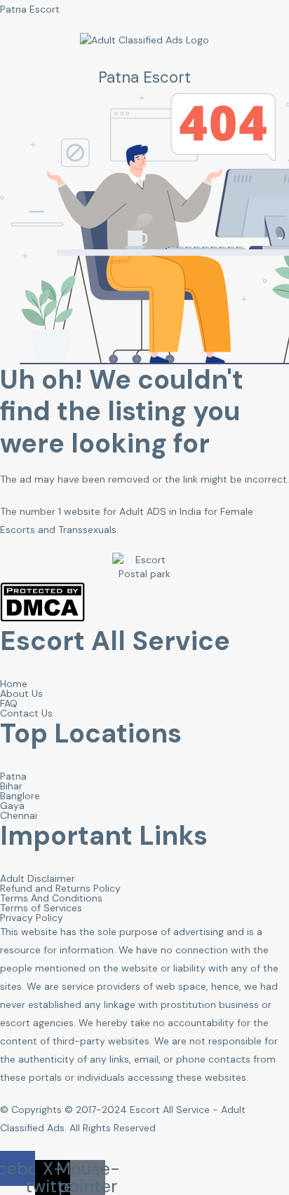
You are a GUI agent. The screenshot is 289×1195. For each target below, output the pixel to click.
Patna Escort (30, 9)
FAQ (9, 703)
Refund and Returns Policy (60, 888)
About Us (21, 693)
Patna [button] (13, 776)
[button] (17, 1168)
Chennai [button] (18, 815)
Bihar (11, 786)
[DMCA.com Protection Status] (42, 618)
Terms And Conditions (51, 898)
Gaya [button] (12, 805)
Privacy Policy (31, 918)
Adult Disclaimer (37, 878)
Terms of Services (41, 908)
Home (13, 684)
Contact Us (26, 713)
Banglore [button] (20, 796)
